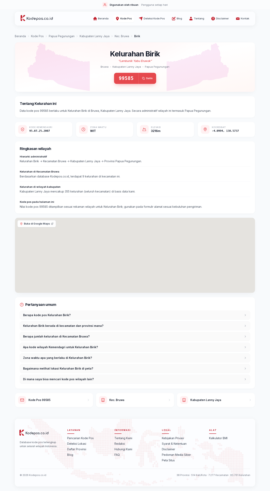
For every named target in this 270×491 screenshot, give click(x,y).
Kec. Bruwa (122, 36)
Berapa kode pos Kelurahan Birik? (47, 315)
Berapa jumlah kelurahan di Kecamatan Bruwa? (56, 336)
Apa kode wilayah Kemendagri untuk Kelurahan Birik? (60, 347)
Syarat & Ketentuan (174, 443)
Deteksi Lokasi (76, 443)
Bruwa (105, 66)
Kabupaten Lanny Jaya (95, 36)
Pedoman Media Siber (176, 454)
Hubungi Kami (123, 449)
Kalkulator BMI (218, 438)
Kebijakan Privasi (173, 438)
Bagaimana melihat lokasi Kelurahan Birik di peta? (58, 368)
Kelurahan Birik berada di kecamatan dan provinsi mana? (63, 325)
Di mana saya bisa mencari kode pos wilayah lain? (58, 379)
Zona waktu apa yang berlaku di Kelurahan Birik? (57, 357)
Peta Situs (168, 460)
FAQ (117, 454)
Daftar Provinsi (76, 449)
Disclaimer (168, 449)
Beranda (20, 36)
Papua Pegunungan (62, 36)
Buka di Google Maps (37, 223)
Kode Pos (37, 36)
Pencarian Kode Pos (80, 438)
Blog (70, 454)
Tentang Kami (123, 438)
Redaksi (119, 443)
